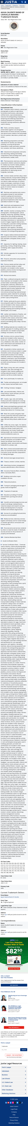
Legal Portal (14, 1109)
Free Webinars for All (8, 992)
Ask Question (14, 985)
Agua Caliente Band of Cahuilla (10, 897)
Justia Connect (14, 1106)
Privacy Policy (14, 1120)
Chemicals (21, 5)
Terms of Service (14, 1117)
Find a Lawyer (5, 1043)
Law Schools (6, 1078)
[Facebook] (11, 1103)
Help (14, 1114)
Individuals (5, 1071)
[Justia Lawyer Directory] (22, 1103)
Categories (15, 5)
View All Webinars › (14, 1027)
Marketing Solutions (8, 1093)
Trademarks (8, 5)
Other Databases (7, 1090)
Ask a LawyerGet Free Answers (7, 976)
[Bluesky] (17, 1103)
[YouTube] (8, 1103)
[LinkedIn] (6, 1103)
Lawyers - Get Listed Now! (14, 1055)
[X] (20, 1103)
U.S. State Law (6, 1086)
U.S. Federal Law (7, 1082)
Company (14, 1112)
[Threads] (15, 1103)
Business (5, 1075)
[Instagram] (13, 1103)
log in (6, 914)
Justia (2, 5)
